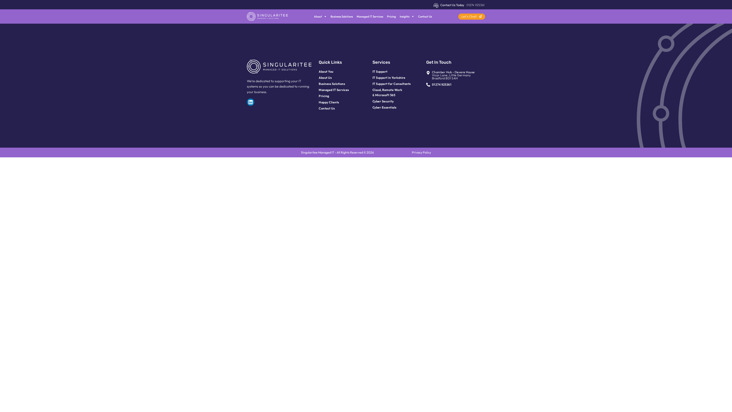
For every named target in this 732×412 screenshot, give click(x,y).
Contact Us (425, 16)
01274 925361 (442, 84)
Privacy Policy (421, 152)
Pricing (391, 16)
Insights (404, 16)
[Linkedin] (250, 102)
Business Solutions (342, 16)
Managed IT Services (370, 16)
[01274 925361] (428, 85)
